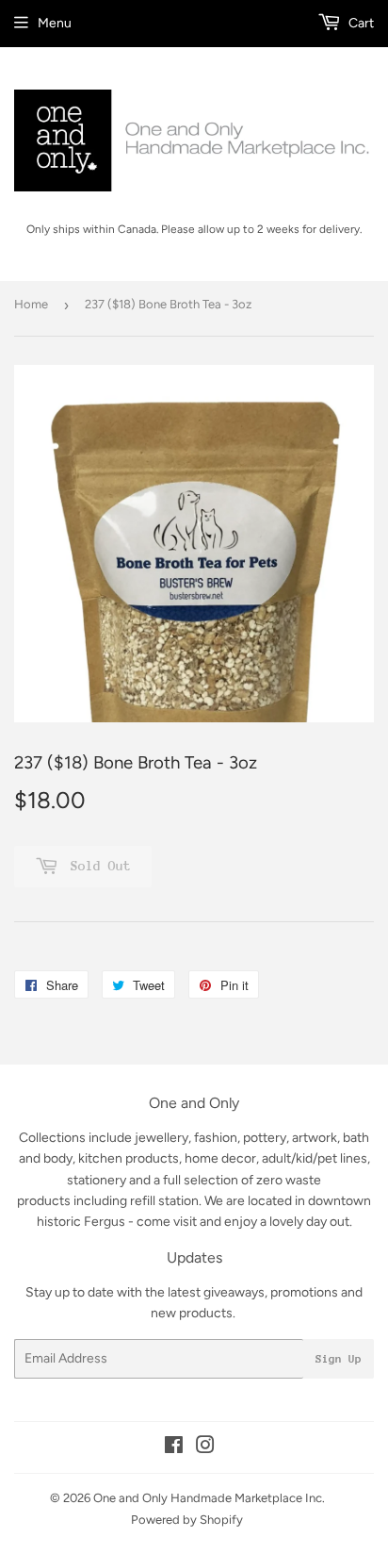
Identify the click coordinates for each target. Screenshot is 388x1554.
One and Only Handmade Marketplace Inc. (209, 1498)
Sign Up (338, 1358)
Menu (55, 23)
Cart (360, 23)
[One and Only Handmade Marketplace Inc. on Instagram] (205, 1448)
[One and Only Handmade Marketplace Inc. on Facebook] (174, 1448)
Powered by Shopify (187, 1520)
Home (31, 304)
